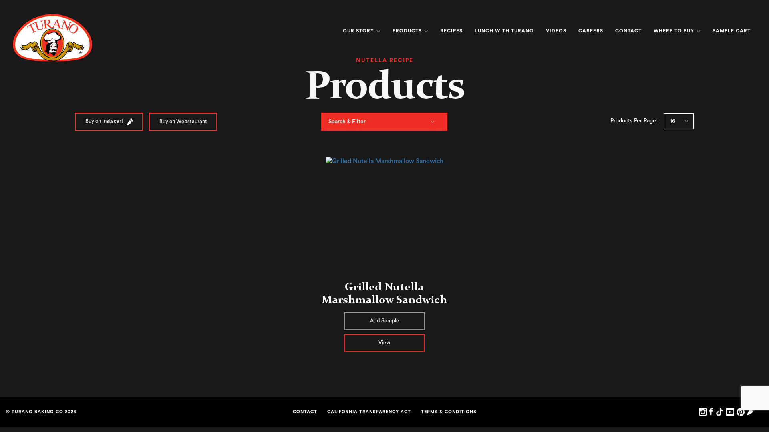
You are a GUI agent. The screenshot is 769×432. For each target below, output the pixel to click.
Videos (556, 30)
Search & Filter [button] (347, 121)
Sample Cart (732, 30)
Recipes (451, 30)
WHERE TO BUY (675, 30)
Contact (628, 30)
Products (408, 30)
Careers (590, 30)
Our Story (359, 30)
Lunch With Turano (504, 30)
